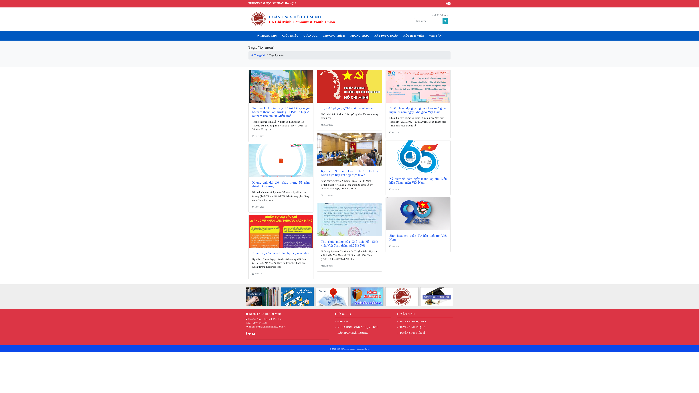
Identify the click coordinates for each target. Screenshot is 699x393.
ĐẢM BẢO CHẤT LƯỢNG (352, 333)
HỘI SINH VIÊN (413, 35)
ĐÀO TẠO (343, 321)
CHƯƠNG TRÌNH (334, 35)
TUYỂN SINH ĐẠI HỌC (413, 321)
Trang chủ (268, 35)
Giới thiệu (290, 35)
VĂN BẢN (435, 35)
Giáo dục (310, 35)
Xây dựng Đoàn (386, 35)
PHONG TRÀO (359, 35)
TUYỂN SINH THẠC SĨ (413, 327)
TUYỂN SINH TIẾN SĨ (412, 333)
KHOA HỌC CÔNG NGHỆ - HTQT (357, 327)
